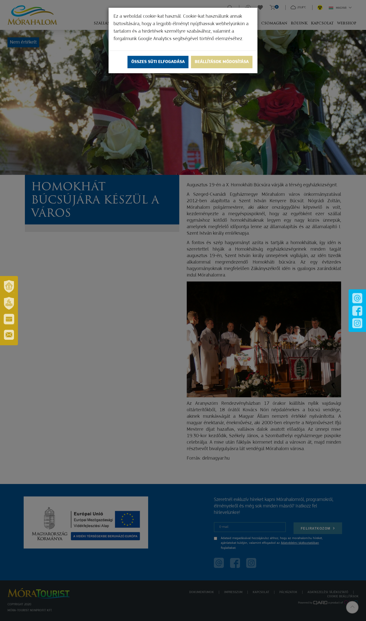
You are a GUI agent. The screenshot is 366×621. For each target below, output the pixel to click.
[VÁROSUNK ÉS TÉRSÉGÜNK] (9, 286)
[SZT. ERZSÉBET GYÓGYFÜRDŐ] (9, 303)
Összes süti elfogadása (158, 62)
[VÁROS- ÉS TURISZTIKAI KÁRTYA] (9, 319)
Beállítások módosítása (222, 62)
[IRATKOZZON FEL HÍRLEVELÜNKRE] (9, 334)
